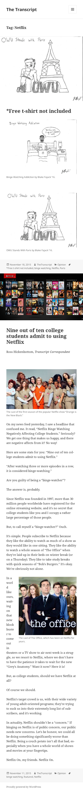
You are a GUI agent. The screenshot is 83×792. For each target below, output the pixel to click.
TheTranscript (44, 264)
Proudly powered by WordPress (23, 787)
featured (28, 776)
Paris (62, 268)
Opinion (62, 264)
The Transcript (21, 9)
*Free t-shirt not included (38, 110)
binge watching (42, 268)
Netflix (55, 268)
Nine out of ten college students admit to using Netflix (36, 336)
